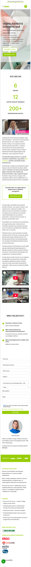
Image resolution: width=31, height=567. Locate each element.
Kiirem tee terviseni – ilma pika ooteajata (14, 510)
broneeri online (20, 2)
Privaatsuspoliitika (7, 560)
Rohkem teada (10, 49)
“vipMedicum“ (6, 491)
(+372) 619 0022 (10, 2)
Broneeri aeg (9, 54)
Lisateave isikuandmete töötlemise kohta (12, 409)
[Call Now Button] (3, 561)
